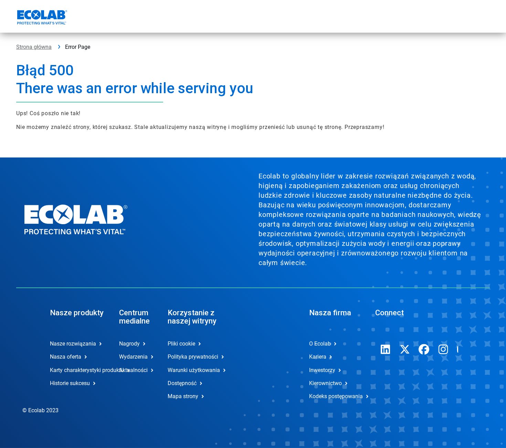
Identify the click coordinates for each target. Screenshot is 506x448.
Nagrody (129, 343)
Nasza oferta (65, 356)
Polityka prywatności (193, 356)
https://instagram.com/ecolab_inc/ (443, 349)
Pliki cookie (181, 343)
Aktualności (133, 370)
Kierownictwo (325, 383)
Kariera (317, 356)
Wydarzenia (133, 356)
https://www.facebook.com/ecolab (424, 349)
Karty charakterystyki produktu (77, 370)
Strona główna (34, 47)
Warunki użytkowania (194, 370)
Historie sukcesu (70, 383)
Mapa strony (183, 396)
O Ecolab (320, 343)
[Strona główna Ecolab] (41, 18)
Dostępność (182, 383)
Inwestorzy (322, 370)
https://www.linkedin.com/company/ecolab (385, 349)
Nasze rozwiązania (73, 343)
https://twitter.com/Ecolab (405, 349)
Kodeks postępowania (336, 396)
